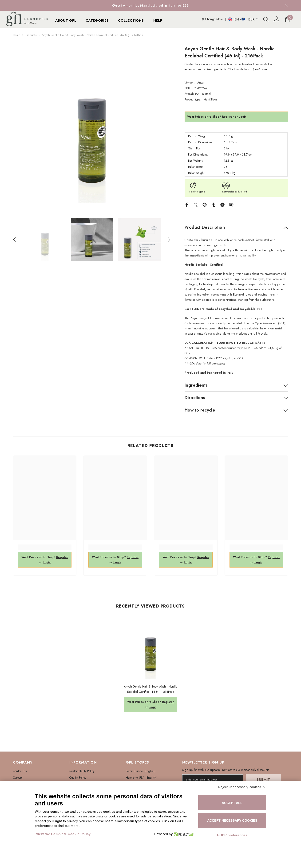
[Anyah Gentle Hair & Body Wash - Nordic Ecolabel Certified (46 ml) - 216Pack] (150, 647)
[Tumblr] (213, 204)
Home (16, 35)
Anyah (201, 82)
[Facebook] (187, 204)
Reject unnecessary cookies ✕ (241, 787)
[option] (150, 5)
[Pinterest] (204, 204)
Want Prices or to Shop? (210, 117)
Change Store (213, 19)
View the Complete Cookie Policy (63, 834)
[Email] (231, 204)
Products (31, 35)
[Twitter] (196, 204)
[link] (44, 547)
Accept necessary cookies (232, 820)
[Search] (266, 19)
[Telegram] (222, 204)
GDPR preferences (232, 835)
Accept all (232, 803)
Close (286, 6)
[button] (14, 239)
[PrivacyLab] (183, 834)
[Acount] (276, 19)
